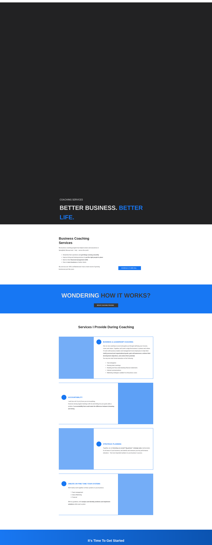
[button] (129, 252)
